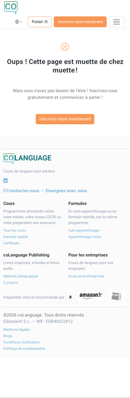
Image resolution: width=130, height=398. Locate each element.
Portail (38, 22)
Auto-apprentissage (83, 230)
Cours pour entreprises (86, 276)
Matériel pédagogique (20, 276)
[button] (18, 22)
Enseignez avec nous (66, 191)
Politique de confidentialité (24, 348)
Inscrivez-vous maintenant (80, 22)
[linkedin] (5, 181)
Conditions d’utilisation (21, 342)
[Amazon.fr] (90, 296)
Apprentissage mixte (84, 236)
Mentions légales (16, 329)
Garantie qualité (15, 236)
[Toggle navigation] (117, 21)
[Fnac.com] (116, 296)
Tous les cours (14, 230)
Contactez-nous (23, 191)
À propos (10, 282)
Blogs (7, 336)
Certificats (11, 243)
